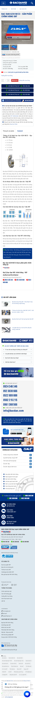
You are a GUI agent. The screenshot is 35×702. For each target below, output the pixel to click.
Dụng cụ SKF (26, 669)
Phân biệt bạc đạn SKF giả (18, 671)
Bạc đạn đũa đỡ (28, 660)
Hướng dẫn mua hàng (7, 75)
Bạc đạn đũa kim (5, 663)
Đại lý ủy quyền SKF (6, 564)
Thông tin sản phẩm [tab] (8, 131)
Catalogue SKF (4, 674)
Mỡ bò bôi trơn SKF (6, 627)
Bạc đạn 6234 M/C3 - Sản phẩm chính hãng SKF (16, 15)
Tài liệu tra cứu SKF (6, 569)
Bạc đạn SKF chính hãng (7, 622)
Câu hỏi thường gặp (6, 593)
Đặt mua (15, 80)
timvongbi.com (6, 611)
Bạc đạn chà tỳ (27, 663)
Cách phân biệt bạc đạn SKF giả (9, 649)
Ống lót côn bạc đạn (14, 666)
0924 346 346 (10, 386)
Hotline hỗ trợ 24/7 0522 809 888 (19, 94)
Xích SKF (10, 671)
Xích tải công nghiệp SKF (7, 634)
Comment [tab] (20, 131)
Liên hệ (3, 601)
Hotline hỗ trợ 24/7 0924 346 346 (19, 86)
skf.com (5, 613)
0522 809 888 (10, 395)
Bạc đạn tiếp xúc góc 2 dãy (18, 660)
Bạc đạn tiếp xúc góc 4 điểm (7, 660)
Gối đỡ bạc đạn (28, 666)
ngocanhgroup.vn (7, 616)
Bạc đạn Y (22, 666)
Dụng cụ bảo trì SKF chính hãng (9, 637)
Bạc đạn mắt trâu (13, 663)
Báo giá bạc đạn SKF (13, 674)
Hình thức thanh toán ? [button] (10, 362)
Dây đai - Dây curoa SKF (7, 632)
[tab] (17, 349)
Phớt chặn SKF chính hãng (7, 630)
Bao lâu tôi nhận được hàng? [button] (11, 358)
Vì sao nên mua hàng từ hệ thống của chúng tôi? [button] (16, 349)
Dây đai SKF (19, 669)
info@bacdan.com (13, 410)
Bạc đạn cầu (4, 657)
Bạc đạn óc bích (19, 657)
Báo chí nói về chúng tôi (7, 567)
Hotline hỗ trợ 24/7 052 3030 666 (19, 90)
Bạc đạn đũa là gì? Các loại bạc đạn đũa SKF (23, 319)
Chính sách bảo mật (6, 591)
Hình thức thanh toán (6, 598)
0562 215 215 (10, 400)
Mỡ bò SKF (4, 671)
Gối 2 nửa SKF (4, 669)
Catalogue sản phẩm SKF (7, 572)
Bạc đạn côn (21, 663)
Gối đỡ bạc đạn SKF (6, 625)
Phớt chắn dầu (12, 669)
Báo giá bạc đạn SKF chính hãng (9, 574)
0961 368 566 (10, 404)
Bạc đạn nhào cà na (5, 666)
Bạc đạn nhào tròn (12, 657)
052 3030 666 (10, 391)
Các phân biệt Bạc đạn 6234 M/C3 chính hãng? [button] (15, 353)
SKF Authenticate (14, 116)
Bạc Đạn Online (13, 124)
